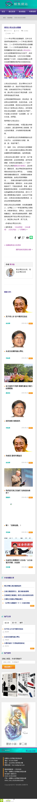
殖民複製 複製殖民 (13, 421)
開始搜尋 (7, 667)
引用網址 (22, 229)
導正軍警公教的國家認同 (12, 586)
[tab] (7, 623)
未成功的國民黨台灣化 (14, 351)
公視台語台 (26, 50)
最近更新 (12, 11)
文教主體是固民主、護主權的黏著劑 (16, 591)
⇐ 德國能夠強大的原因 (12, 245)
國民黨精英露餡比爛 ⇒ (24, 249)
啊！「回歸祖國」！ (13, 525)
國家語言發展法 (20, 166)
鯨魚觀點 (22, 11)
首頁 (3, 11)
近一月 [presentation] (14, 622)
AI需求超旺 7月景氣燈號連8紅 (14, 643)
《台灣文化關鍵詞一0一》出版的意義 (17, 603)
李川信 (17, 30)
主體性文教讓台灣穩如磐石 (13, 599)
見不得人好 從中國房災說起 (16, 316)
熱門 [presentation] (21, 622)
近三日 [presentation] (7, 623)
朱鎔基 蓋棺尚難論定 (14, 456)
